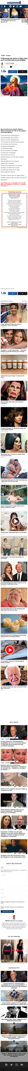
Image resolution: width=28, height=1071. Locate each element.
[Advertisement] (14, 39)
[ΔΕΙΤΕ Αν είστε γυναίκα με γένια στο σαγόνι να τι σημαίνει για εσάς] (14, 779)
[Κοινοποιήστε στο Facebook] (12, 71)
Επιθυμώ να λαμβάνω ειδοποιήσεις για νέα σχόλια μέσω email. (13, 902)
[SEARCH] (26, 6)
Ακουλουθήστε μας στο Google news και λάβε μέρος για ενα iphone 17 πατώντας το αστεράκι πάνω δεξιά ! (13, 184)
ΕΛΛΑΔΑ (24, 807)
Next (27, 16)
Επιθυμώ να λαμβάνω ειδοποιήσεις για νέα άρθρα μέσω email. (12, 908)
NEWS (2, 739)
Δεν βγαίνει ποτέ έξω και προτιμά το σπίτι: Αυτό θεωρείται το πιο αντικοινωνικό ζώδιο (13, 856)
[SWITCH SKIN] (4, 6)
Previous (0, 16)
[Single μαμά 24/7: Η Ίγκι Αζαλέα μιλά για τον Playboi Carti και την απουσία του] (10, 13)
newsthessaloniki (8, 288)
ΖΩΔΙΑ (24, 829)
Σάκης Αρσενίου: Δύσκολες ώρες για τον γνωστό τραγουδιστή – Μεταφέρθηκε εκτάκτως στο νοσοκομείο (12, 811)
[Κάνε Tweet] (22, 71)
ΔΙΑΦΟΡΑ (7, 739)
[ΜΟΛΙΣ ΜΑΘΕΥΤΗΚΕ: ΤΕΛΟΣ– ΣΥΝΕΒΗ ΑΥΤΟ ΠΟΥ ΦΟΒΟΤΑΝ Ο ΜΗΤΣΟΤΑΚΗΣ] (14, 1012)
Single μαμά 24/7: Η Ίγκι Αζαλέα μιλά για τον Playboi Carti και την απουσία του (10, 21)
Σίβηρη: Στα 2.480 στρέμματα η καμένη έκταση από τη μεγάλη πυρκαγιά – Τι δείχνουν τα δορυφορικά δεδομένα (14, 1037)
